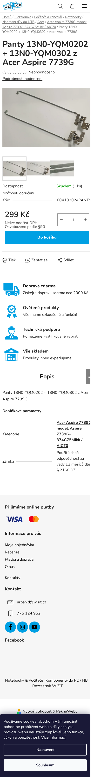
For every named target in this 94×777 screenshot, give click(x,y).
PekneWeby (66, 711)
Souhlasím (45, 765)
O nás (10, 566)
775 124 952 (28, 613)
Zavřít (30, 263)
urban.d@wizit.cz (31, 602)
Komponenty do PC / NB (67, 680)
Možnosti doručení (18, 193)
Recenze (12, 552)
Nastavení (45, 749)
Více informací (53, 737)
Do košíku (47, 237)
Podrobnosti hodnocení (22, 78)
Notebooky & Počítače (24, 680)
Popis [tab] (47, 376)
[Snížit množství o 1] (61, 220)
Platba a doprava (19, 559)
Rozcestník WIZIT (47, 686)
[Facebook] (10, 627)
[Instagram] (22, 627)
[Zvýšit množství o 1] (85, 220)
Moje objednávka (19, 545)
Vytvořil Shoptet (37, 711)
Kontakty (12, 577)
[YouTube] (34, 627)
